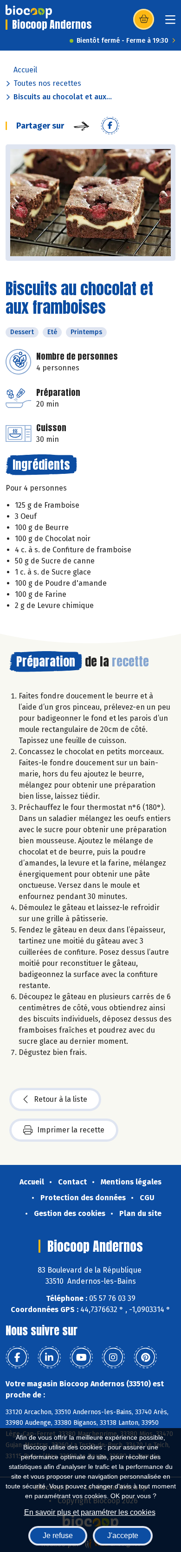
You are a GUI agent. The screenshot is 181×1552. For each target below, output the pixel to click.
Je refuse (58, 1535)
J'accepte (122, 1535)
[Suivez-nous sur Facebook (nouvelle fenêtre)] (17, 1357)
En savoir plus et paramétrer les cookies (89, 1512)
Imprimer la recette (70, 1129)
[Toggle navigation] (170, 22)
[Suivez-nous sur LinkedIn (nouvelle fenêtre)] (49, 1357)
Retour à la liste (60, 1099)
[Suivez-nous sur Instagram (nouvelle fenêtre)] (113, 1357)
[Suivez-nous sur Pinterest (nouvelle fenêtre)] (145, 1357)
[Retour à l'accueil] (29, 12)
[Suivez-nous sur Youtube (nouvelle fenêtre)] (81, 1357)
